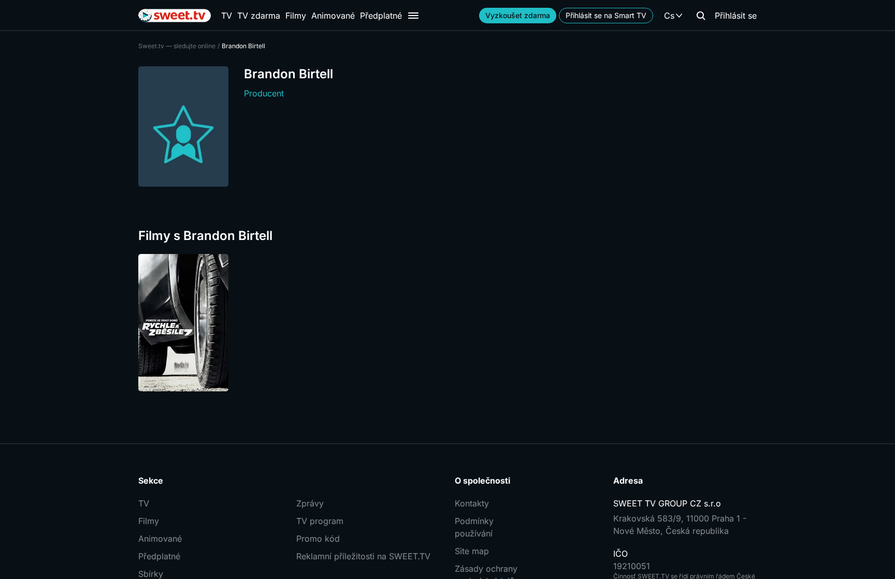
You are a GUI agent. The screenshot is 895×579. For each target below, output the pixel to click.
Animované (333, 15)
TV (226, 15)
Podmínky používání (474, 527)
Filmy (295, 15)
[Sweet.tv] (174, 15)
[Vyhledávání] (701, 15)
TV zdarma (258, 15)
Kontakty (472, 503)
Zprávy (310, 503)
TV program (319, 521)
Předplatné (381, 15)
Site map (472, 551)
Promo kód (318, 538)
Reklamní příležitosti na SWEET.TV (363, 556)
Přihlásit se (736, 15)
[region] (447, 322)
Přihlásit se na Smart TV (606, 15)
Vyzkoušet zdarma (517, 15)
